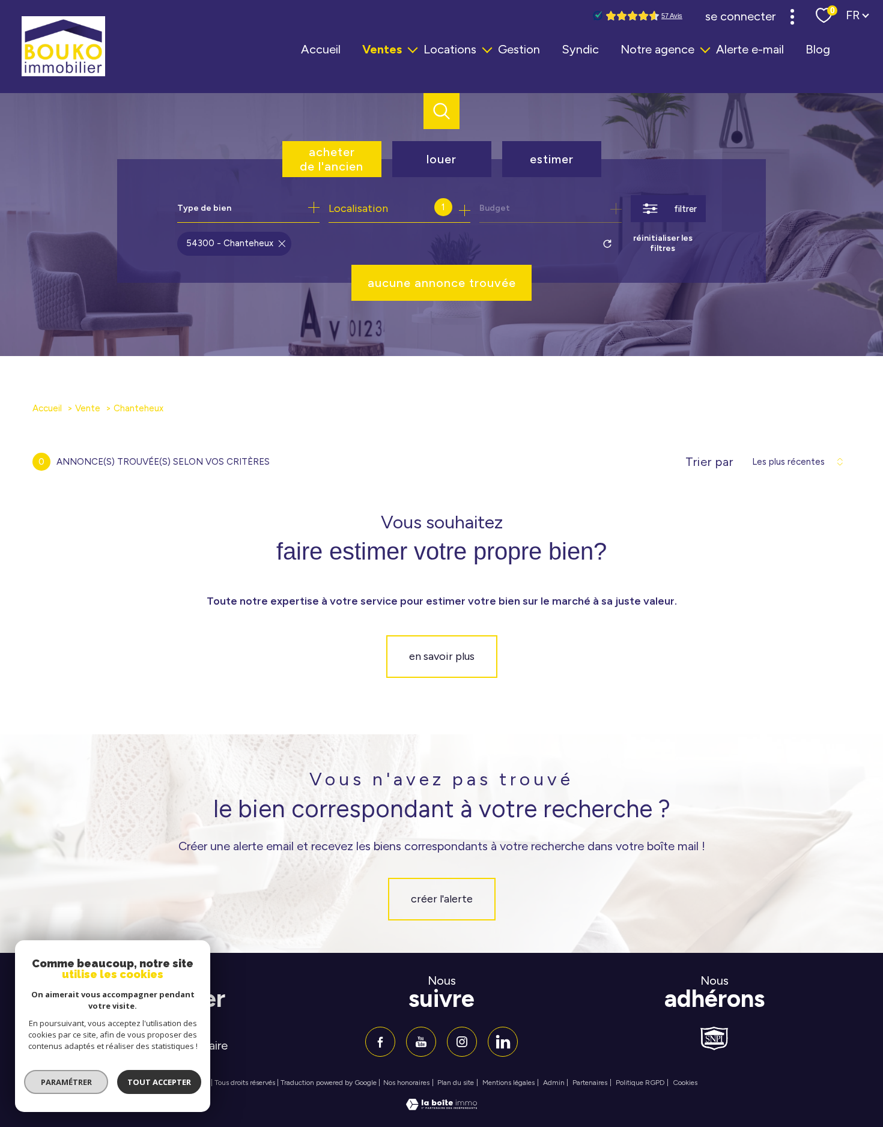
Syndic (580, 49)
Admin (554, 1082)
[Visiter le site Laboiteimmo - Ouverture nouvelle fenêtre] (441, 1106)
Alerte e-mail (750, 49)
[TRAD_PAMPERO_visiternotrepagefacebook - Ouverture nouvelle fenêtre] (380, 1042)
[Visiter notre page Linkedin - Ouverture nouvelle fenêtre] (503, 1042)
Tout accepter (159, 1082)
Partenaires (589, 1082)
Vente (87, 408)
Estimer (552, 159)
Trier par (709, 462)
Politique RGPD (640, 1082)
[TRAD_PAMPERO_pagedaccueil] (63, 72)
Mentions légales (508, 1082)
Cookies (685, 1083)
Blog (818, 49)
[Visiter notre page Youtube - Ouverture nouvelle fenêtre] (421, 1042)
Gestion (519, 49)
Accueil (321, 49)
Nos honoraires (406, 1082)
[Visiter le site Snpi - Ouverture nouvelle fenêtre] (714, 1038)
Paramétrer (66, 1082)
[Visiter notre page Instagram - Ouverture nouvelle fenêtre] (462, 1042)
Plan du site (455, 1082)
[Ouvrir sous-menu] (413, 49)
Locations (449, 49)
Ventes (382, 49)
